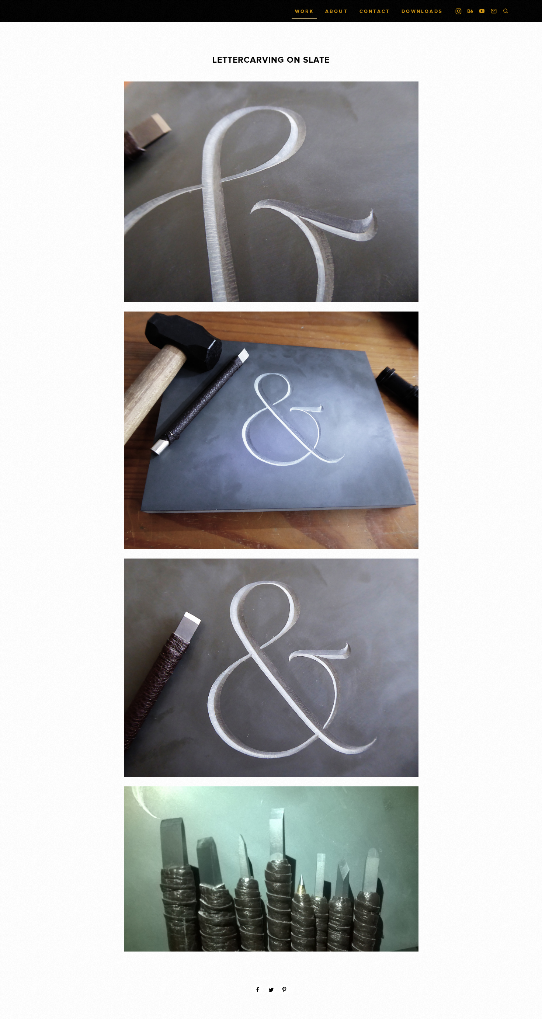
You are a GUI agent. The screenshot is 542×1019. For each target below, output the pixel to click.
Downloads (422, 11)
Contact (374, 11)
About (336, 11)
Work (304, 11)
